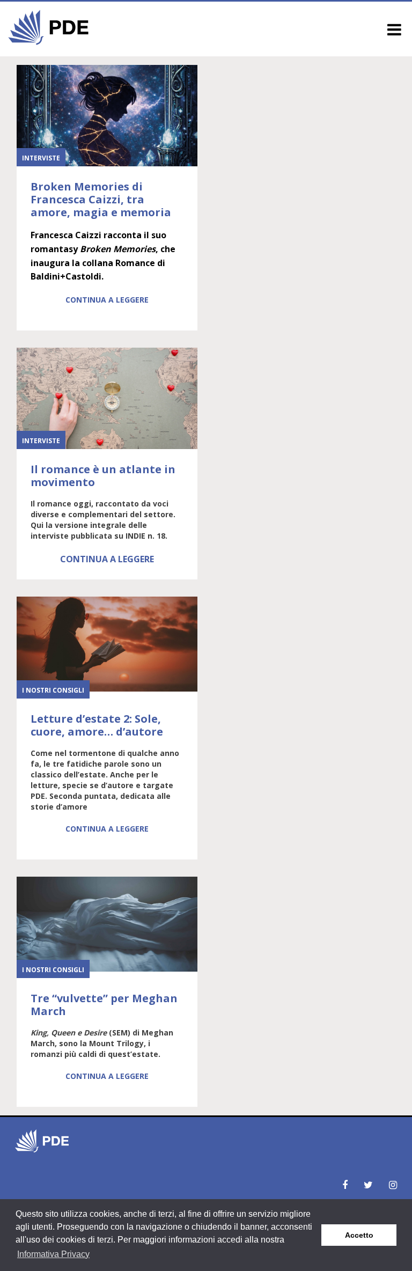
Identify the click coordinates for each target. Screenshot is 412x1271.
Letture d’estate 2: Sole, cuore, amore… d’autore (97, 725)
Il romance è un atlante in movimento (103, 475)
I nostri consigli (53, 690)
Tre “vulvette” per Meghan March (104, 1004)
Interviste (41, 158)
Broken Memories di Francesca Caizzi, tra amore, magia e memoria (101, 199)
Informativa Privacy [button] (53, 1254)
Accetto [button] (359, 1235)
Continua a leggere (107, 300)
